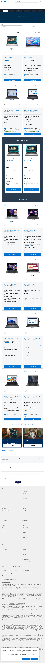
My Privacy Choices (6, 573)
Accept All (34, 658)
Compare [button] (17, 32)
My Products (24, 498)
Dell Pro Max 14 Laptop (31, 110)
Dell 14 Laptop (8, 57)
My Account (24, 491)
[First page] (12, 424)
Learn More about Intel (25, 482)
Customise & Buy (13, 189)
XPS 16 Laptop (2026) (10, 284)
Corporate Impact (25, 537)
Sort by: (2, 24)
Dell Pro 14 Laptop (29, 284)
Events (23, 552)
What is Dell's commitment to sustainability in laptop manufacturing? (14, 475)
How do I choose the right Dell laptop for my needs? (11, 467)
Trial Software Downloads (26, 561)
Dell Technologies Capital (26, 527)
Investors (24, 530)
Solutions (3, 527)
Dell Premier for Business (16, 566)
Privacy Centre (24, 556)
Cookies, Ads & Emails (19, 573)
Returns (3, 513)
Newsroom (24, 532)
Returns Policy (12, 603)
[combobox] (26, 1)
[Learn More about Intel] (18, 482)
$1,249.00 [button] (8, 169)
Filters (34, 26)
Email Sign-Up (24, 554)
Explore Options (12, 80)
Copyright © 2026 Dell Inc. (7, 570)
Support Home (4, 508)
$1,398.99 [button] (26, 169)
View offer (16, 77)
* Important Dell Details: (6, 582)
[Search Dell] (37, 1)
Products (3, 525)
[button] (41, 1)
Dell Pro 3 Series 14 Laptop (32, 396)
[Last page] (33, 424)
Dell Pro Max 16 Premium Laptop (11, 339)
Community (24, 508)
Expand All (4, 450)
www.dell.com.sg (15, 585)
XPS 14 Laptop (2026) (30, 230)
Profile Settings (25, 496)
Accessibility (4, 575)
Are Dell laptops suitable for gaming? (9, 478)
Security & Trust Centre (26, 559)
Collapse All (10, 450)
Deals (3, 532)
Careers (23, 525)
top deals (24, 199)
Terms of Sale (17, 570)
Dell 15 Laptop (28, 57)
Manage (7, 658)
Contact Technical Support (6, 510)
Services (3, 530)
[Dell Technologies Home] (8, 1)
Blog (23, 547)
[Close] (37, 649)
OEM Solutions (4, 549)
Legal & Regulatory (29, 573)
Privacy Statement (26, 570)
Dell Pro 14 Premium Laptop (12, 110)
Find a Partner (4, 547)
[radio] (11, 48)
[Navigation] (1, 1)
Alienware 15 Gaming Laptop (12, 396)
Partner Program (5, 552)
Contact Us (24, 510)
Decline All (26, 658)
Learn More (12, 445)
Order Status (24, 493)
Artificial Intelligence (5, 522)
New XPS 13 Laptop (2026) (11, 230)
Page (21, 424)
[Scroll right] (44, 11)
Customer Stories (25, 539)
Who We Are (24, 522)
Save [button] (11, 169)
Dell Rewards (24, 549)
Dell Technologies (5, 566)
